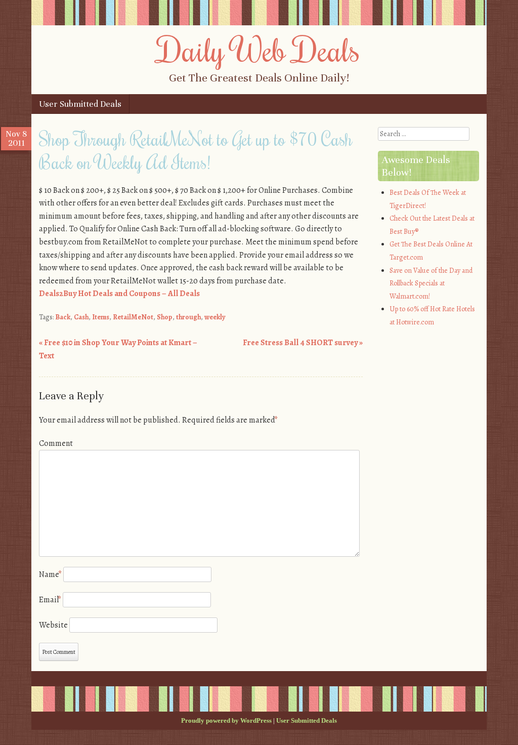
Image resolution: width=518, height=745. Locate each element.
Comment (56, 443)
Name (50, 574)
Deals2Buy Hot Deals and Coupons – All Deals (119, 293)
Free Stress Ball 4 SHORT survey (303, 342)
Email (50, 599)
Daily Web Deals (259, 49)
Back (62, 317)
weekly (215, 317)
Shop (164, 317)
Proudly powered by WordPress (226, 720)
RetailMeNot (133, 317)
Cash (81, 317)
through (188, 317)
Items (100, 317)
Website (53, 625)
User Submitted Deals (80, 104)
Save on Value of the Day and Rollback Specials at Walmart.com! (431, 283)
